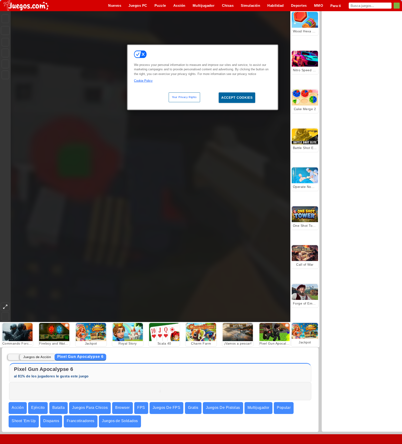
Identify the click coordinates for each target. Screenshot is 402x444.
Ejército (38, 408)
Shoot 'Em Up (24, 421)
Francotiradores (80, 421)
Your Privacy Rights (184, 97)
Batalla (58, 408)
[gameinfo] (5, 64)
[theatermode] (5, 307)
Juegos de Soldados (120, 421)
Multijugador (258, 408)
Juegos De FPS (166, 408)
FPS (141, 408)
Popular (284, 408)
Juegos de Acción (37, 357)
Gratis (193, 408)
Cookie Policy (143, 80)
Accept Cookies (237, 97)
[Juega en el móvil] (5, 75)
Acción (18, 408)
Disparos (51, 421)
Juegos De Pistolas (223, 408)
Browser (122, 408)
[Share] (5, 30)
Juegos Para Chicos (90, 408)
